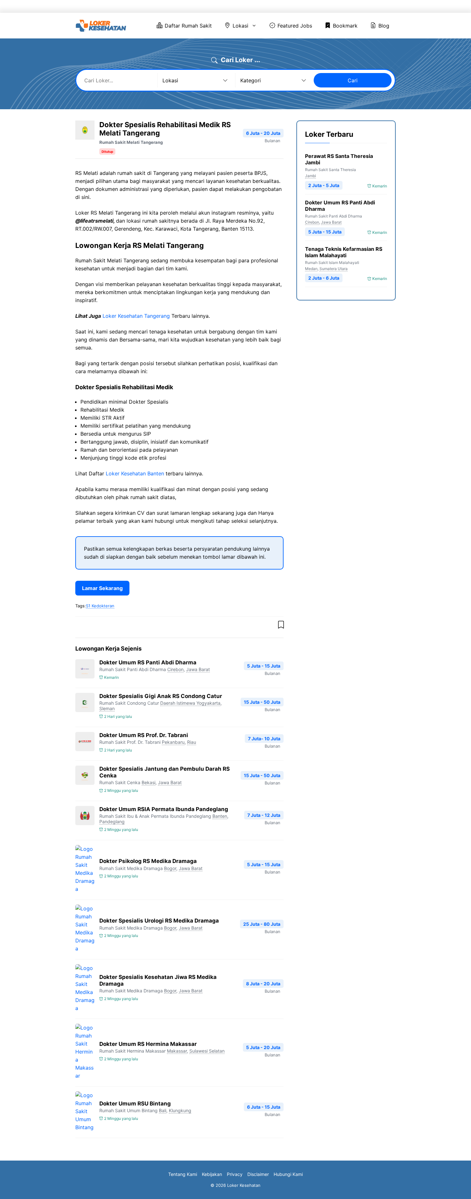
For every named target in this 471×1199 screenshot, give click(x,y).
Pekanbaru (173, 742)
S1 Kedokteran (100, 605)
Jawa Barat (198, 669)
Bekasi (148, 782)
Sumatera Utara (333, 268)
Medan (311, 268)
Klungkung (180, 1110)
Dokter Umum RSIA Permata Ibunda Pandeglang (163, 809)
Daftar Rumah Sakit (219, 6)
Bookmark (347, 6)
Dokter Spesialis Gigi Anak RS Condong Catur (160, 696)
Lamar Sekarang (102, 588)
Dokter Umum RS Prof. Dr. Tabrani (143, 735)
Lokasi (261, 6)
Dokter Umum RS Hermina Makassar (148, 1044)
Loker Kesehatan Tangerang (136, 316)
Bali (162, 1110)
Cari (353, 80)
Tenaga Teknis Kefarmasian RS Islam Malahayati (343, 252)
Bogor (170, 868)
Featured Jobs (306, 6)
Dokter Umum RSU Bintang (135, 1103)
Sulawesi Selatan (207, 1051)
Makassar (177, 1051)
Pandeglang (112, 821)
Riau (191, 742)
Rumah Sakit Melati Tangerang (131, 142)
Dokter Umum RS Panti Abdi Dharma (147, 662)
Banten (219, 816)
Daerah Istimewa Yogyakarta (190, 703)
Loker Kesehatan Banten (135, 473)
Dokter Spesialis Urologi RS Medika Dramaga (159, 920)
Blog (378, 6)
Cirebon (175, 669)
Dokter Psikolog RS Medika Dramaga (148, 861)
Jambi (310, 175)
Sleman (107, 708)
